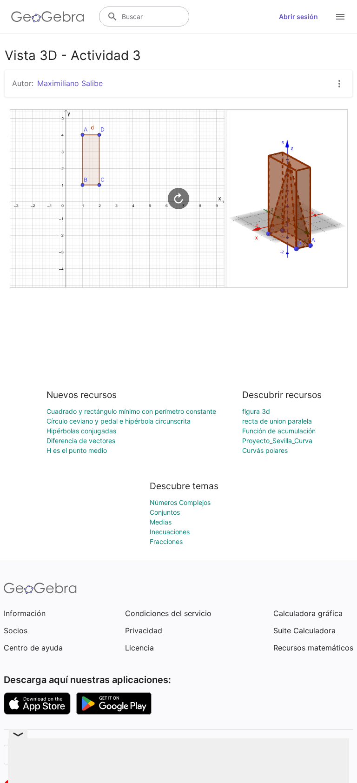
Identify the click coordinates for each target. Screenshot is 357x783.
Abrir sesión (298, 16)
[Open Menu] (340, 16)
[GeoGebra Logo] (47, 16)
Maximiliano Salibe (70, 83)
